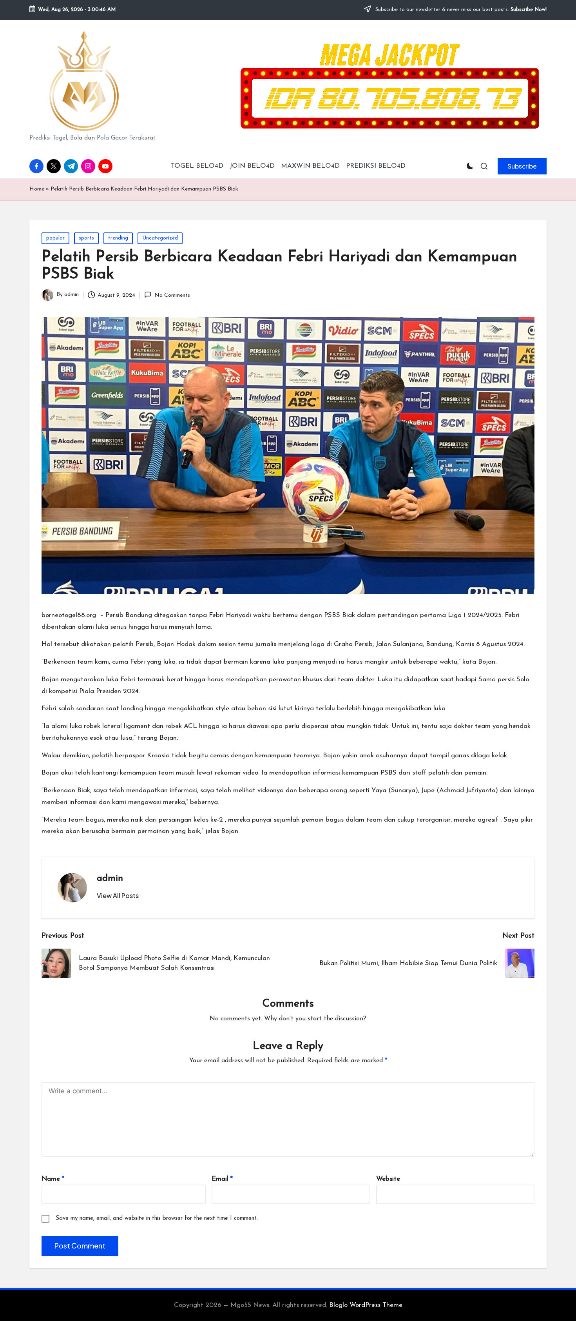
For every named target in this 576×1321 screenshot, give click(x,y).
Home (36, 189)
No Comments (172, 295)
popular (55, 238)
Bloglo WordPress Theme (365, 1305)
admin (110, 878)
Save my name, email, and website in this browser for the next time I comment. (157, 1218)
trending (118, 238)
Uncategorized (160, 238)
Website (388, 1179)
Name (53, 1179)
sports (86, 238)
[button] (522, 166)
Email (222, 1179)
